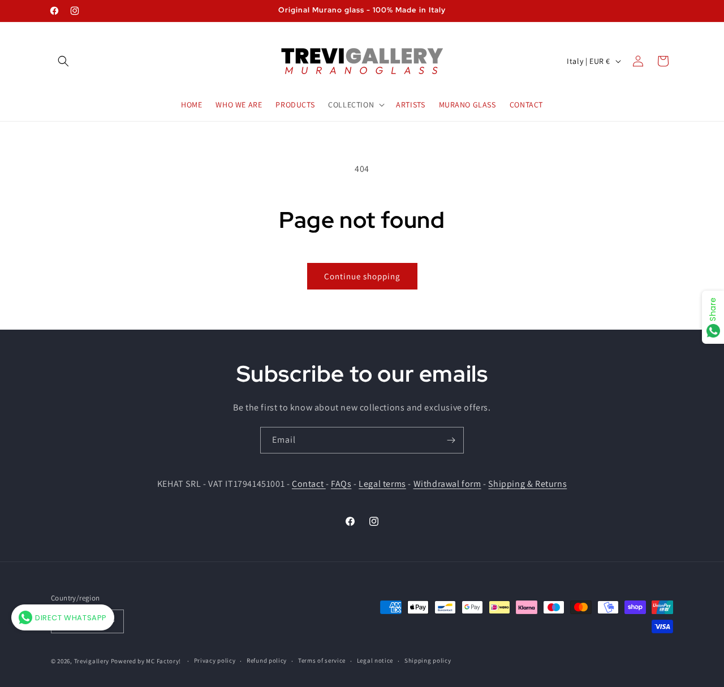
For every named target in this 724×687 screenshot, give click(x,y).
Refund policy (267, 660)
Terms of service (322, 660)
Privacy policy (215, 660)
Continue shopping (362, 276)
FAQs (341, 484)
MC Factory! (163, 661)
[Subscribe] (450, 440)
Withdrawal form (447, 484)
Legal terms (382, 484)
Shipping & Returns (527, 484)
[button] (63, 61)
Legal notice (375, 660)
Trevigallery (91, 661)
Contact (309, 484)
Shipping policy (427, 660)
